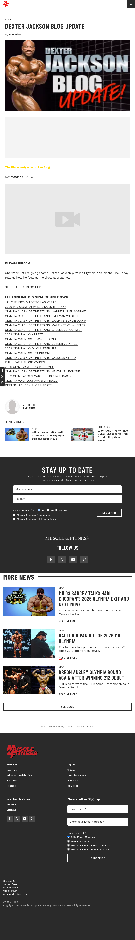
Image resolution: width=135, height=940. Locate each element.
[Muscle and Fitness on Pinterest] (84, 559)
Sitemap (11, 809)
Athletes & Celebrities (19, 775)
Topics (71, 764)
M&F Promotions (80, 841)
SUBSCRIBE (109, 512)
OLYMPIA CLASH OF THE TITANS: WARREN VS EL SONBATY (46, 311)
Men (52, 510)
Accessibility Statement (15, 894)
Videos (71, 770)
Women (62, 510)
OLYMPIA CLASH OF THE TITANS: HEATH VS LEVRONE (42, 371)
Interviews (104, 427)
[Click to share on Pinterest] (2, 383)
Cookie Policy (10, 891)
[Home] (6, 6)
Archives (12, 804)
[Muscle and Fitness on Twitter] (62, 559)
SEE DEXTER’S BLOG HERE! (24, 287)
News (8, 19)
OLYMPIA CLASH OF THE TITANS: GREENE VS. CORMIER (43, 329)
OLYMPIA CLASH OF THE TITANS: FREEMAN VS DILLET (43, 316)
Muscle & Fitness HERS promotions (91, 845)
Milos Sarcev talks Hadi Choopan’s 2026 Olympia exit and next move (48, 435)
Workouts (12, 764)
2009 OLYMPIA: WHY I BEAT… (25, 334)
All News (67, 706)
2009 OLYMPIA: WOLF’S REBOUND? (29, 366)
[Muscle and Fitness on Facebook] (51, 559)
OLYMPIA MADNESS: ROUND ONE (28, 353)
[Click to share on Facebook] (2, 370)
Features (12, 780)
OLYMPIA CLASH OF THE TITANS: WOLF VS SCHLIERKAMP (45, 320)
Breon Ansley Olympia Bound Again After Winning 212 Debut (91, 675)
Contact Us (9, 881)
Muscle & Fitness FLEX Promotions (36, 519)
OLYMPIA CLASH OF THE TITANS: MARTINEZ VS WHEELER (45, 325)
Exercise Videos (77, 775)
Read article (68, 621)
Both (43, 510)
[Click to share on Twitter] (2, 376)
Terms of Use (10, 884)
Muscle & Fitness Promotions (33, 515)
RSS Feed (73, 785)
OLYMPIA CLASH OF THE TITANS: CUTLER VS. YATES (41, 343)
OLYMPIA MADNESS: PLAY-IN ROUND (30, 339)
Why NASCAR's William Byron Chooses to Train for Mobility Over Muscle (113, 435)
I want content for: (24, 510)
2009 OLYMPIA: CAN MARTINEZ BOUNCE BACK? (38, 376)
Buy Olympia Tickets (18, 799)
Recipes (11, 785)
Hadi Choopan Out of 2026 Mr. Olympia (90, 638)
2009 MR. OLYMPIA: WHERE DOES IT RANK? (35, 306)
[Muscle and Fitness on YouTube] (73, 559)
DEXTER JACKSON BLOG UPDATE (28, 385)
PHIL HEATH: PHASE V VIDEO (25, 362)
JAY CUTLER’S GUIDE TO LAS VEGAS (30, 302)
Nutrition (12, 770)
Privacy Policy (10, 887)
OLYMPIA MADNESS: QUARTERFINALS (31, 380)
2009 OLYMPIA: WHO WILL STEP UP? (30, 348)
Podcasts (73, 780)
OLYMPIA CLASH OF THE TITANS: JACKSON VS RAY (40, 357)
